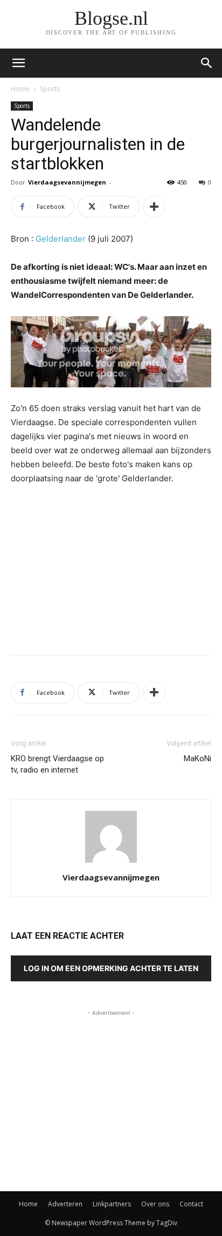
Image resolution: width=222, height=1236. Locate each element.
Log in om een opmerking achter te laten (111, 968)
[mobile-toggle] (18, 63)
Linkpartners (112, 1203)
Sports (50, 88)
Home (20, 88)
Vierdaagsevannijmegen (67, 182)
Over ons (155, 1203)
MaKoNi (197, 758)
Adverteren (65, 1203)
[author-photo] (111, 862)
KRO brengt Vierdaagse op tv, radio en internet (57, 764)
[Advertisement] (111, 567)
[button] (207, 63)
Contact (191, 1203)
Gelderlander (61, 239)
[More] (154, 206)
